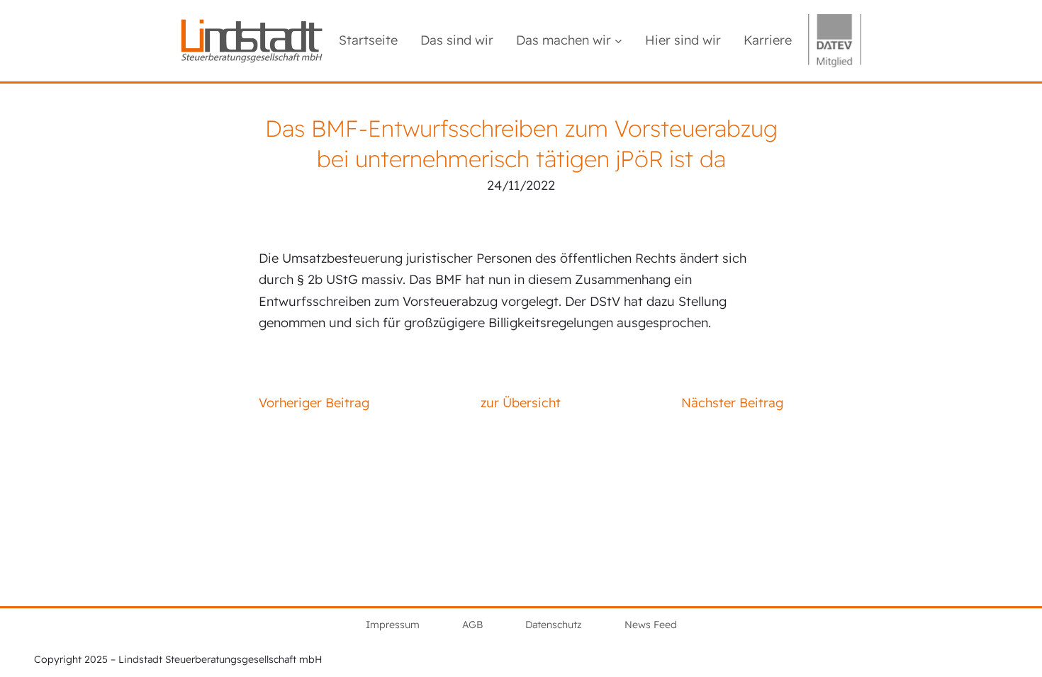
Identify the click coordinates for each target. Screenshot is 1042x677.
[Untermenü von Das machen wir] (618, 41)
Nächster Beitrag (732, 402)
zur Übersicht (521, 402)
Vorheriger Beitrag (314, 402)
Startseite (368, 40)
